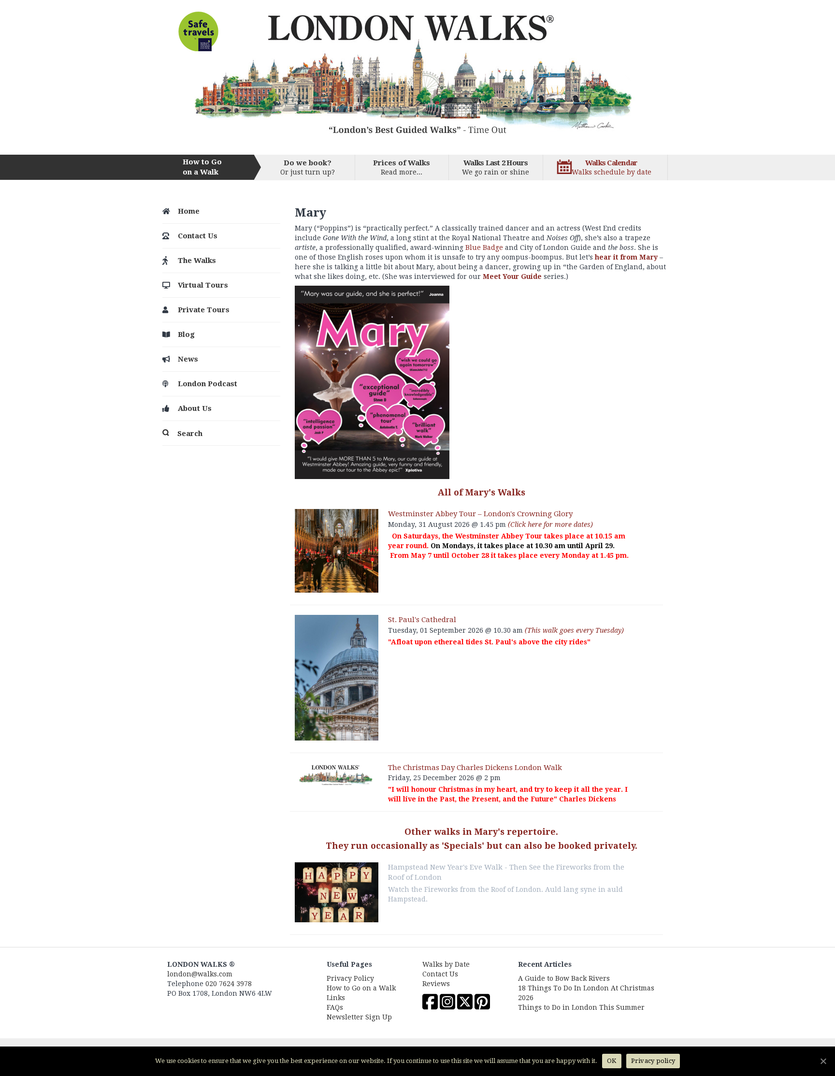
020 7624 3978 (228, 984)
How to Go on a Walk (361, 988)
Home (189, 211)
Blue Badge (484, 247)
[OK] (823, 1061)
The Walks (197, 260)
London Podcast (207, 383)
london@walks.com (199, 974)
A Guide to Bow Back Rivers (564, 978)
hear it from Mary (626, 257)
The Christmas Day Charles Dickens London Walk (475, 767)
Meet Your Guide (512, 276)
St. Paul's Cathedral (422, 619)
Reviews (436, 984)
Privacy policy (653, 1060)
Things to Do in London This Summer (581, 1007)
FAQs (335, 1007)
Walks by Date (446, 964)
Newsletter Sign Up (359, 1017)
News (188, 359)
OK (612, 1060)
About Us (195, 408)
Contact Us (197, 236)
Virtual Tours (203, 285)
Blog (186, 334)
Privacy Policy (350, 978)
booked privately (596, 846)
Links (336, 998)
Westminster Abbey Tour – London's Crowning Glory (480, 513)
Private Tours (204, 309)
